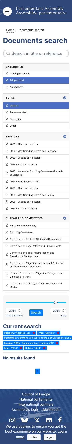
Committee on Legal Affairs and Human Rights (35, 245)
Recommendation (19, 112)
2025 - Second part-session (25, 201)
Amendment (16, 86)
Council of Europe (36, 394)
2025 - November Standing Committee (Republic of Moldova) (37, 173)
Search (36, 312)
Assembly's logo (25, 410)
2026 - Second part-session (25, 157)
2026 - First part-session (23, 164)
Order (13, 125)
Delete (33, 333)
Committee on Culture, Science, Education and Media (36, 285)
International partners (36, 404)
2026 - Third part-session (24, 144)
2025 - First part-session (23, 208)
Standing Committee (21, 232)
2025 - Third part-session (24, 188)
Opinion (14, 105)
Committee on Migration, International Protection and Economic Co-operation (37, 265)
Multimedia (52, 410)
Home (10, 30)
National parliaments (36, 399)
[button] (64, 98)
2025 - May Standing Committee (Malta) (32, 194)
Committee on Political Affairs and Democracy (35, 239)
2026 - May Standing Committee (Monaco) (33, 150)
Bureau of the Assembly (23, 225)
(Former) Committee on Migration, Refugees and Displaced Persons (36, 275)
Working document (20, 73)
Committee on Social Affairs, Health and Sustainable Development (32, 254)
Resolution (16, 119)
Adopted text (17, 80)
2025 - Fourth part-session (24, 181)
